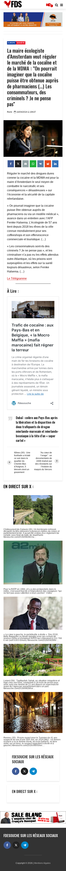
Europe (11, 43)
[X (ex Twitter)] (24, 771)
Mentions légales (42, 863)
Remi (9, 112)
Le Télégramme (17, 278)
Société (21, 43)
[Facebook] (15, 771)
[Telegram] (33, 771)
